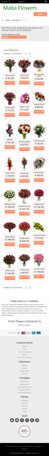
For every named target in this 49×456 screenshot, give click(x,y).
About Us (24, 374)
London (24, 406)
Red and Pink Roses (39, 75)
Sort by (5, 50)
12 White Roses (39, 141)
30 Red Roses (10, 237)
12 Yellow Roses (39, 235)
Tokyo (24, 411)
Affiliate (24, 365)
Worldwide (24, 400)
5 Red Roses (24, 173)
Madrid (24, 409)
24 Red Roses (10, 271)
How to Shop (24, 371)
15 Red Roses (24, 270)
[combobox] (14, 37)
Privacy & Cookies (11, 446)
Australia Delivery (24, 390)
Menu (40, 14)
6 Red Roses (24, 75)
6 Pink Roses (39, 172)
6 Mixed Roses (39, 104)
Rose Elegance (24, 142)
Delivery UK (24, 381)
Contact (24, 346)
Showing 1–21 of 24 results (12, 53)
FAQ (24, 349)
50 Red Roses (24, 238)
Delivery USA (24, 384)
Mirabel (10, 140)
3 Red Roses (9, 173)
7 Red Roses (9, 75)
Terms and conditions (24, 357)
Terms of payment (24, 352)
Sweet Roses (24, 107)
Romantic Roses (24, 206)
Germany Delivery (24, 393)
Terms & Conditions (26, 446)
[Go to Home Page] (2, 20)
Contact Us (39, 446)
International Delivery (24, 387)
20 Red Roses (39, 204)
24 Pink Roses (39, 269)
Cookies (24, 368)
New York (24, 403)
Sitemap (24, 355)
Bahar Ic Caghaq (24, 325)
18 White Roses (9, 204)
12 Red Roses (10, 107)
